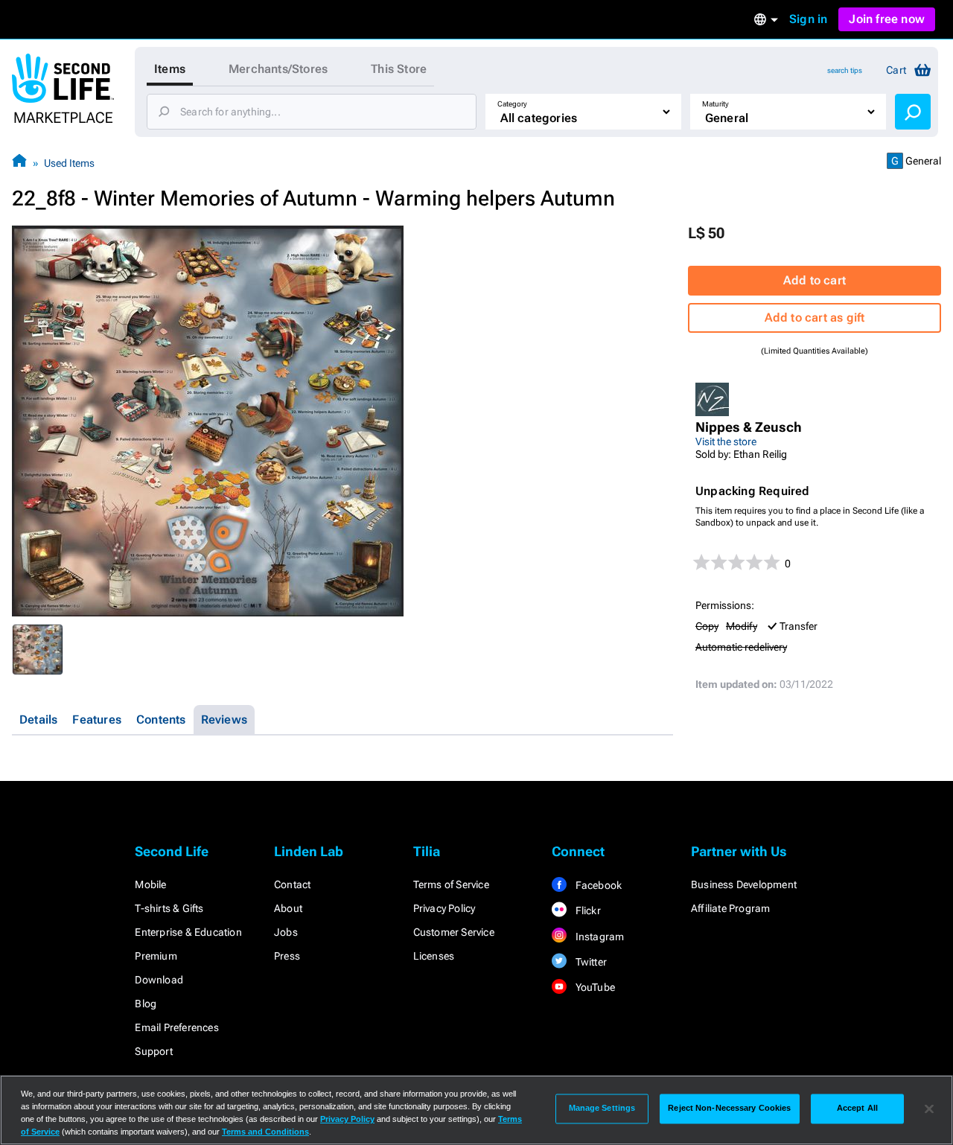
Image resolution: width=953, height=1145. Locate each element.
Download (159, 980)
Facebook (597, 885)
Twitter (590, 962)
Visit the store (725, 441)
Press (287, 956)
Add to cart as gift (815, 317)
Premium (155, 956)
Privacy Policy (444, 908)
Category (512, 104)
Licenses (434, 956)
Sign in (808, 19)
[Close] (929, 1108)
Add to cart (814, 280)
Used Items (69, 163)
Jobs (286, 932)
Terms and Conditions (265, 1131)
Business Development (744, 884)
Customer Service (453, 932)
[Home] (19, 162)
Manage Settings (602, 1108)
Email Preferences (176, 1027)
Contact (292, 884)
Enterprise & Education (188, 932)
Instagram (598, 937)
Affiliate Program (730, 908)
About (288, 908)
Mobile (150, 884)
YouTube (594, 987)
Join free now (887, 19)
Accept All (857, 1108)
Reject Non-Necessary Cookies (729, 1108)
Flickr (586, 910)
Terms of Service (451, 884)
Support (153, 1051)
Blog (145, 1004)
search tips (844, 70)
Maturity (715, 104)
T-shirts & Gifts (169, 908)
